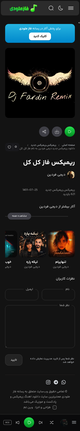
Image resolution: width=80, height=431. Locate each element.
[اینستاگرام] (47, 382)
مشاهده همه (19, 216)
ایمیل (29, 289)
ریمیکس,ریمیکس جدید (43, 145)
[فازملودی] (22, 8)
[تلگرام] (55, 382)
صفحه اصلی (68, 145)
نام (67, 289)
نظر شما (65, 305)
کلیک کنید (40, 36)
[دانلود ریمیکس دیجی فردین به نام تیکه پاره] (32, 244)
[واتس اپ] (63, 382)
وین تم (28, 407)
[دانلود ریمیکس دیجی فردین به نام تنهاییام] (61, 244)
